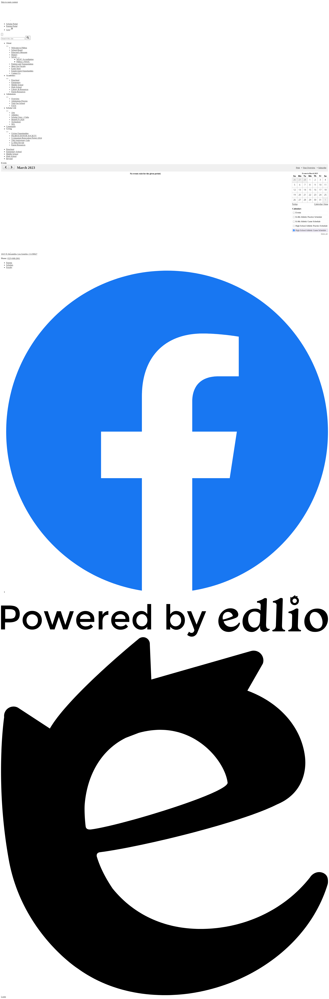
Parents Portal (11, 26)
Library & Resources (19, 89)
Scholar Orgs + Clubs (20, 117)
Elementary (16, 82)
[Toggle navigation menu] (2, 34)
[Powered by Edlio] (164, 636)
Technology (16, 122)
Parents (9, 263)
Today (295, 204)
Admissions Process (19, 101)
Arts (13, 112)
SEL (13, 124)
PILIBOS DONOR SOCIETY (24, 136)
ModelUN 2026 (17, 119)
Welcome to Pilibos (19, 48)
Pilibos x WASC (23, 62)
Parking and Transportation (22, 64)
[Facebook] (167, 592)
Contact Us (15, 73)
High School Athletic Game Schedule (310, 230)
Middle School (17, 85)
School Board (16, 50)
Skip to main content (9, 2)
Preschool (15, 80)
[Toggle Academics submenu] (7, 78)
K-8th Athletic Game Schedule (307, 221)
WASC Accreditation (25, 59)
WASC (14, 57)
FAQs (13, 106)
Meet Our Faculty (18, 66)
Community (11, 126)
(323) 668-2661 (13, 258)
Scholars (9, 265)
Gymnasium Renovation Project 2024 (26, 138)
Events (298, 212)
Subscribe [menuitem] (322, 168)
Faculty (9, 267)
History (14, 55)
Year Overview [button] (309, 168)
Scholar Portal (12, 24)
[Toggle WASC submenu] (19, 57)
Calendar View (321, 204)
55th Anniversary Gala (20, 140)
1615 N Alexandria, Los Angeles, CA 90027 (19, 254)
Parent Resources (18, 92)
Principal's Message (19, 52)
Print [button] (298, 168)
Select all (324, 234)
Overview (15, 99)
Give (9, 30)
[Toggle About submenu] (7, 46)
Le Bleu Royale (17, 143)
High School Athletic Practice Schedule (311, 226)
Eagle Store (16, 69)
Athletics (15, 115)
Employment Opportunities (22, 71)
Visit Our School (18, 103)
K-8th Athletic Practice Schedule (308, 217)
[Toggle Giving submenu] (7, 131)
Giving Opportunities (20, 133)
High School (16, 87)
